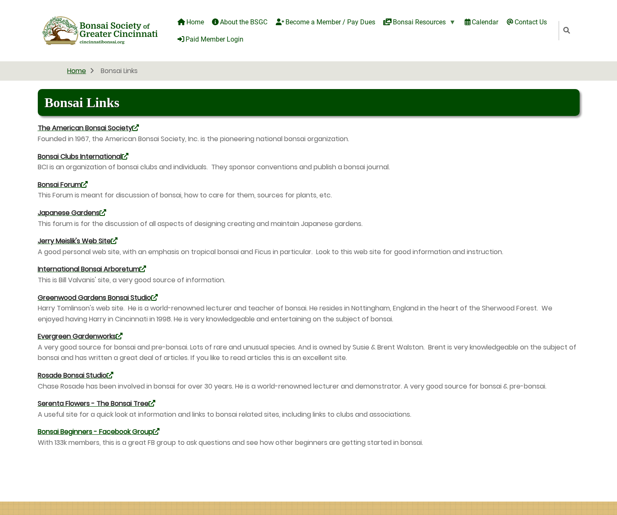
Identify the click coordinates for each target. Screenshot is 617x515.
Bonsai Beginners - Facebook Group (95, 431)
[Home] (100, 30)
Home (76, 71)
